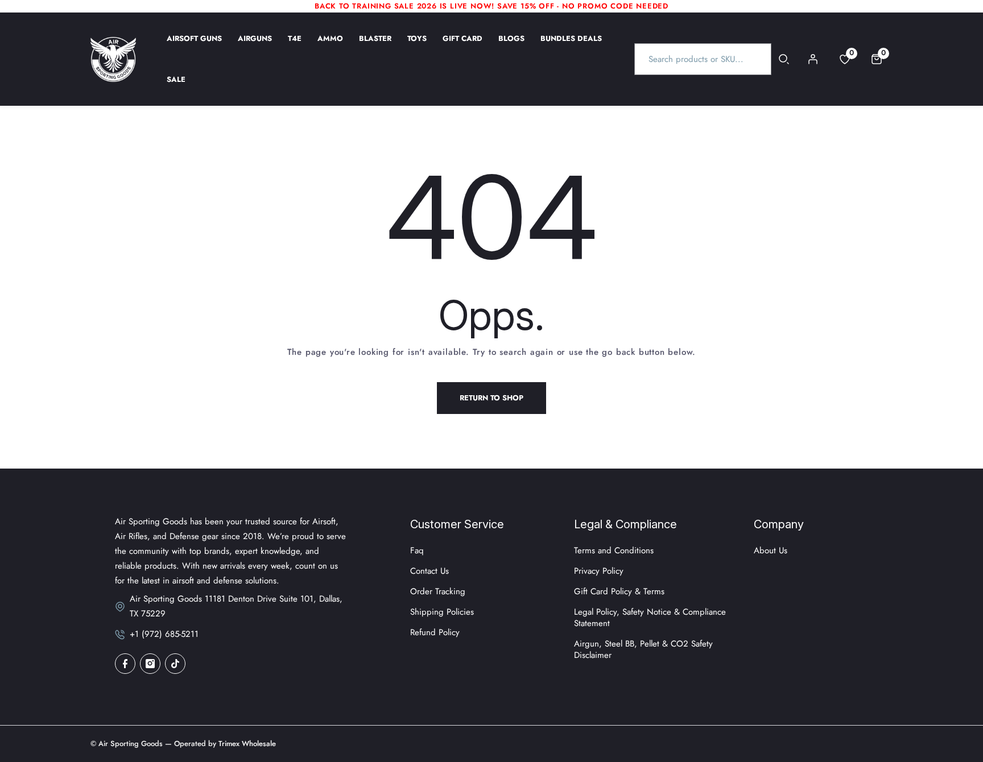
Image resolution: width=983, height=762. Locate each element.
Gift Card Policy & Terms (619, 591)
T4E (294, 46)
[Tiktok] (175, 663)
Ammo (330, 46)
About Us (770, 550)
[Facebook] (125, 663)
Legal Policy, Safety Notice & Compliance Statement (650, 618)
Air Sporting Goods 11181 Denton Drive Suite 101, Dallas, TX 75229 (236, 606)
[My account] (813, 59)
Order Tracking (437, 591)
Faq (417, 550)
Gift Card (462, 46)
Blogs (511, 46)
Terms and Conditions (614, 550)
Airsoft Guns (194, 46)
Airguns (255, 46)
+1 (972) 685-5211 (164, 634)
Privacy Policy (598, 571)
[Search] (784, 59)
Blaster (375, 46)
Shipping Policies (442, 612)
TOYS (417, 46)
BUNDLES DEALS (571, 46)
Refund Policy (435, 632)
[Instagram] (150, 663)
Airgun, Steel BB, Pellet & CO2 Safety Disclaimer (643, 649)
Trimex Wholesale (246, 743)
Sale (176, 87)
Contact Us (429, 571)
